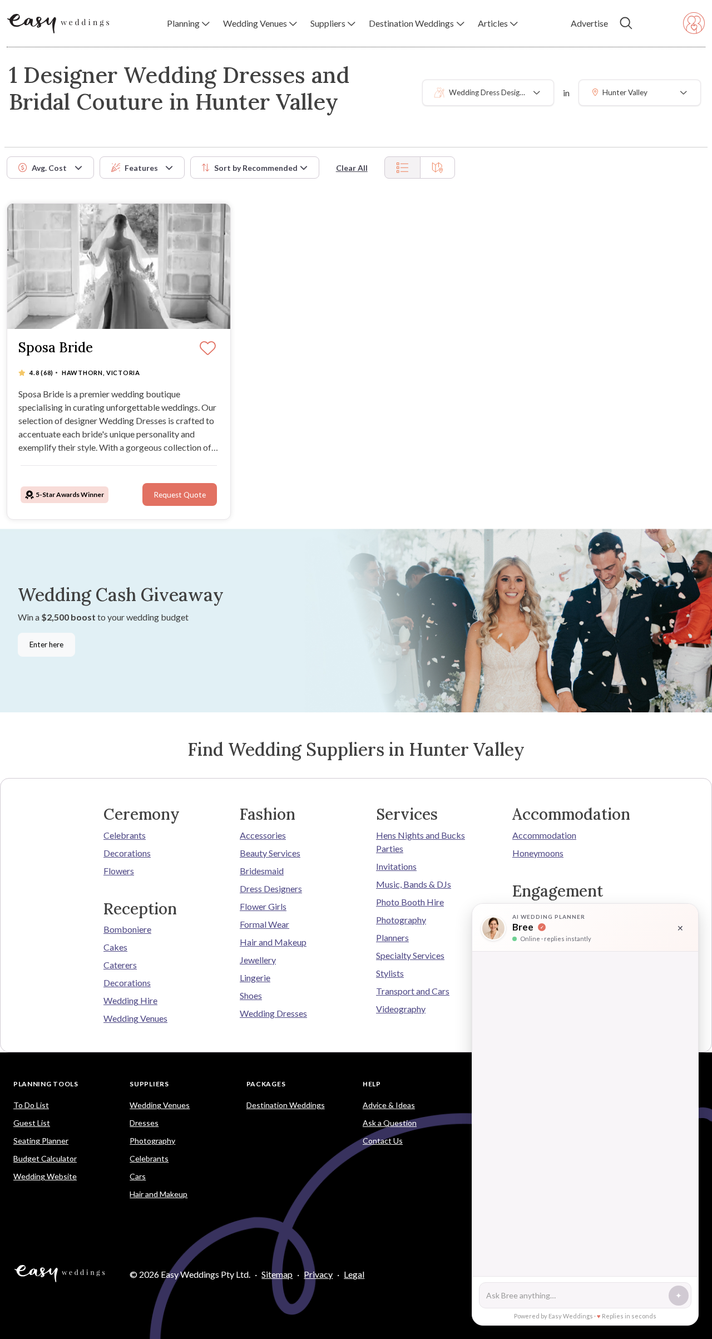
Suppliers (149, 1084)
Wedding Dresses (273, 1013)
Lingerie (255, 977)
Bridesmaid (262, 870)
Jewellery (258, 959)
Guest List (31, 1123)
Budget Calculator (45, 1158)
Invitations (396, 866)
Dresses (144, 1123)
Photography (401, 919)
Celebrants (124, 835)
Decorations (127, 853)
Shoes (251, 995)
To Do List (31, 1105)
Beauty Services (270, 853)
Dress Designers (271, 888)
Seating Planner (40, 1140)
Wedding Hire (130, 1000)
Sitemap (277, 1274)
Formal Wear (264, 924)
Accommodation (544, 835)
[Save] (207, 349)
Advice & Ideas (389, 1105)
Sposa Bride (55, 348)
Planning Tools (45, 1084)
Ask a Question (390, 1123)
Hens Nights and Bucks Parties (420, 842)
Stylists (390, 973)
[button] (188, 23)
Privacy (318, 1274)
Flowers (118, 870)
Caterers (120, 964)
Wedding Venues (135, 1018)
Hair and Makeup (273, 942)
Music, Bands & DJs (413, 884)
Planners (392, 937)
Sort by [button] (256, 168)
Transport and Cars (412, 991)
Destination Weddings (285, 1105)
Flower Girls (263, 906)
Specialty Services (410, 955)
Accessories (263, 835)
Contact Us (383, 1140)
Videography (401, 1008)
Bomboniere (127, 929)
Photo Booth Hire (410, 902)
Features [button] (141, 168)
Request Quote (180, 494)
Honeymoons (537, 853)
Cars (138, 1176)
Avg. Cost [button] (49, 168)
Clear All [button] (352, 168)
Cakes (115, 947)
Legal (354, 1274)
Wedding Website (45, 1176)
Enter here (46, 644)
